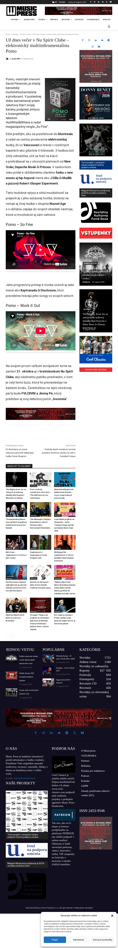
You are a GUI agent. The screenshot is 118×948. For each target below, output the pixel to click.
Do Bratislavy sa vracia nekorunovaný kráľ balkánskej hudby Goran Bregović (20, 453)
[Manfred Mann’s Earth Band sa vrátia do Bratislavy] (16, 605)
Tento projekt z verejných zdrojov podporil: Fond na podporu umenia (22, 835)
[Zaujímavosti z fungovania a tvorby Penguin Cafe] (40, 542)
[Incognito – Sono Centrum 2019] (48, 670)
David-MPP (16, 59)
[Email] (47, 66)
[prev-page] (7, 635)
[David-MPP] (7, 58)
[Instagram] (94, 2)
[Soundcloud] (102, 2)
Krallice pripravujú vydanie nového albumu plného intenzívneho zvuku (28, 659)
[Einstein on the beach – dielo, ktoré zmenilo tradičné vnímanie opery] (40, 572)
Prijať (55, 940)
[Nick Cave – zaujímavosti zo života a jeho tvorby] (16, 542)
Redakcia (86, 282)
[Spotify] (108, 40)
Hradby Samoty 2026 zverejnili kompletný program (26, 676)
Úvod (8, 34)
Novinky (15, 34)
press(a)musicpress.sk (24, 778)
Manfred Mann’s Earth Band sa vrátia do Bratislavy (15, 618)
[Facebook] (90, 2)
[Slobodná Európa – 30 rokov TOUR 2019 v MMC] (48, 658)
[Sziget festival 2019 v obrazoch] (48, 682)
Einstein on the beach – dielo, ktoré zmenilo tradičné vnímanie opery (40, 585)
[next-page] (12, 635)
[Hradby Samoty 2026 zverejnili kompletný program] (11, 675)
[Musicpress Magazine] (23, 11)
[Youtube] (110, 2)
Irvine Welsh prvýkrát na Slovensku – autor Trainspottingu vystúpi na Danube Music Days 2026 (64, 525)
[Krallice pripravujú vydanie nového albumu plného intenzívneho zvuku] (11, 658)
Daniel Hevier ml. (89, 328)
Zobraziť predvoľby (102, 940)
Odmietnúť (78, 940)
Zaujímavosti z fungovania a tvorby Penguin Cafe (38, 555)
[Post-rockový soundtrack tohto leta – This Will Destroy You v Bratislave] (40, 479)
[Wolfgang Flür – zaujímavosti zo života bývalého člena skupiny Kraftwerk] (64, 542)
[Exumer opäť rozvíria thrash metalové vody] (11, 692)
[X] (106, 2)
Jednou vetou (90, 263)
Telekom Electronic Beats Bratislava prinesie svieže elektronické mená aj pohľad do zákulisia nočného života (64, 588)
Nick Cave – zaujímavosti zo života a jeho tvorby (16, 555)
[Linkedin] (98, 2)
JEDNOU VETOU (20, 650)
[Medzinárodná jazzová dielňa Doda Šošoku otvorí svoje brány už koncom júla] (64, 479)
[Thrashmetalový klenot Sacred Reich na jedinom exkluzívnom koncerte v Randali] (16, 509)
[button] (112, 915)
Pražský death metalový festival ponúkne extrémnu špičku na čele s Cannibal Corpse (58, 453)
